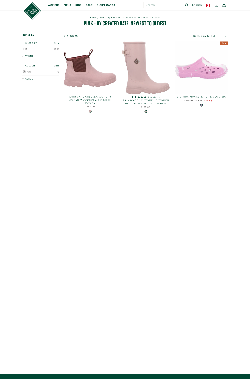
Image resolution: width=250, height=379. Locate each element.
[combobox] (164, 5)
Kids (78, 5)
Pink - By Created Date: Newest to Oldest (124, 18)
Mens (67, 5)
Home (93, 18)
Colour (30, 66)
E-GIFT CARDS (106, 5)
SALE (89, 5)
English (197, 5)
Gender (30, 79)
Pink (28, 72)
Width (29, 56)
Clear (56, 43)
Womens (53, 5)
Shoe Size (31, 43)
